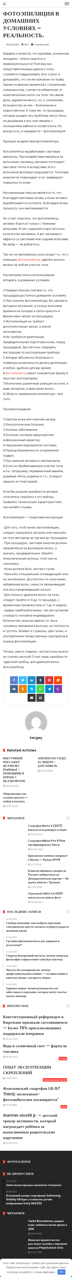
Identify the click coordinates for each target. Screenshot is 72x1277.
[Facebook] (14, 680)
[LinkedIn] (32, 680)
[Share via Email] (32, 698)
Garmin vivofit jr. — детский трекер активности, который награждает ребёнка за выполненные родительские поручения (30, 1126)
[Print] (40, 698)
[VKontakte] (14, 689)
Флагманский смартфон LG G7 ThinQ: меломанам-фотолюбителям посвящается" (31, 1094)
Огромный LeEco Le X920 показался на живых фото (45, 895)
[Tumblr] (40, 680)
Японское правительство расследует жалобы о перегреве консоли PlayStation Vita (47, 1244)
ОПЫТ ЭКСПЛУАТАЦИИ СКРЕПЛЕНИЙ (27, 1069)
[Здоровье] (4, 3)
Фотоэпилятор (15, 373)
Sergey (36, 737)
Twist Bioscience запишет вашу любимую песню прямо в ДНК (47, 1225)
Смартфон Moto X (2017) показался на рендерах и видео (47, 828)
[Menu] (67, 4)
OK (61, 1271)
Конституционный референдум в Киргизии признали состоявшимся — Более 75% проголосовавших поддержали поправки (35, 1025)
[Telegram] (49, 689)
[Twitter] (23, 680)
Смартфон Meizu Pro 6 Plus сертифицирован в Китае (46, 843)
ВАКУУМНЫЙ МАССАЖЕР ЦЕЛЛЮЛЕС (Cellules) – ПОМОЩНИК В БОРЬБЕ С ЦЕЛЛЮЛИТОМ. (14, 769)
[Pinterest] (49, 680)
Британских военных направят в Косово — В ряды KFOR (48, 858)
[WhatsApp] (40, 689)
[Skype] (32, 689)
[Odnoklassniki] (23, 689)
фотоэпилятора (29, 259)
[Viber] (58, 689)
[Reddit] (58, 680)
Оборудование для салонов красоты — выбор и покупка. (15, 797)
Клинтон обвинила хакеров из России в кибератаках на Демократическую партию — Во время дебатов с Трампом (48, 877)
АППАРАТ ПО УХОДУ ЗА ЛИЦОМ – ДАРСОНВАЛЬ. (52, 762)
